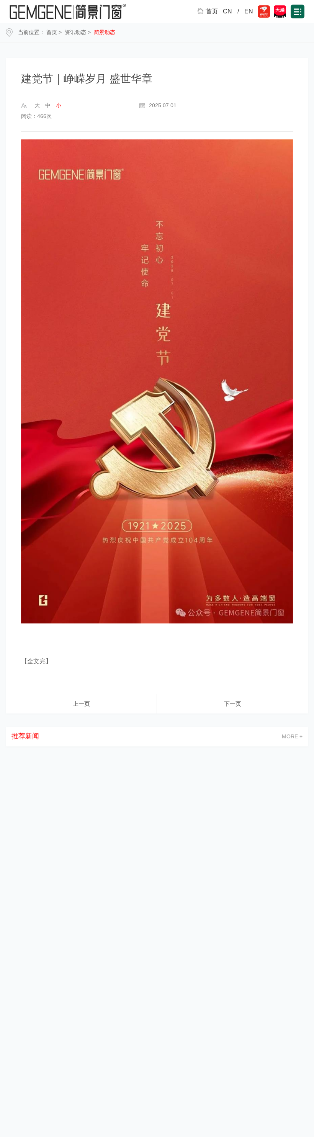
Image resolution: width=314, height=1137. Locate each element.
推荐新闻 (25, 736)
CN (227, 11)
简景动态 (104, 32)
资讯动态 (75, 32)
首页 (51, 32)
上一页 (81, 703)
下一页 (232, 703)
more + (292, 736)
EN (248, 11)
